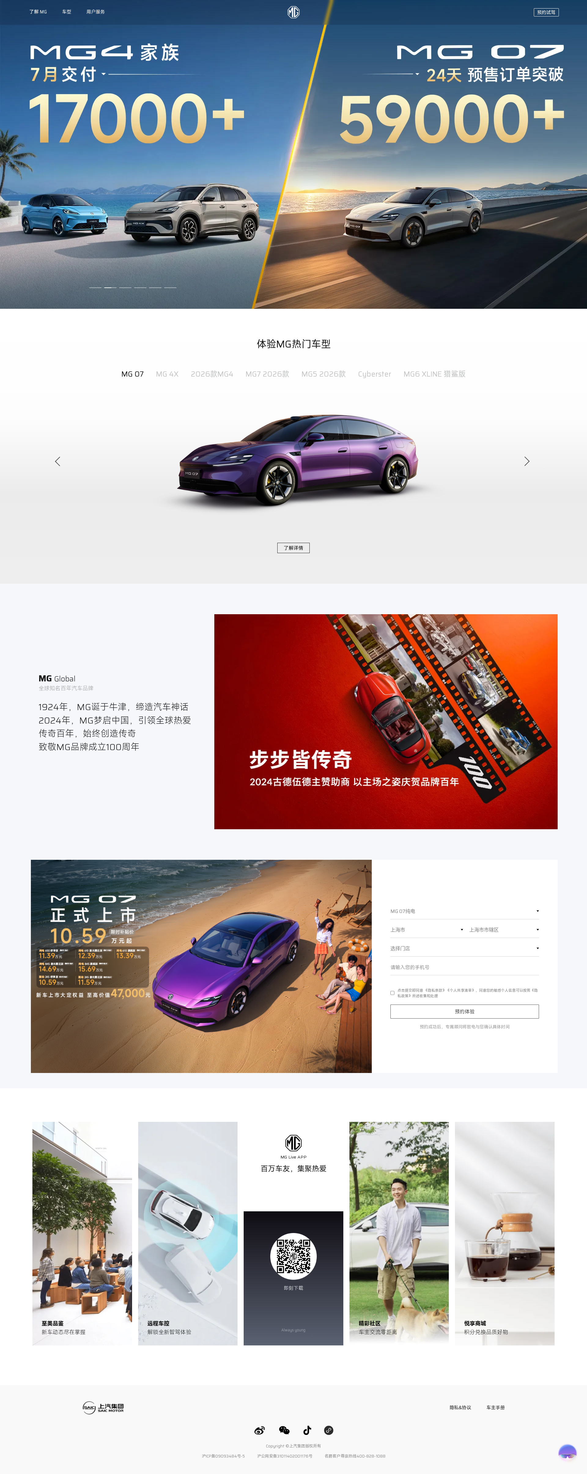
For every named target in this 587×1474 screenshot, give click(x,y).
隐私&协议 (460, 1407)
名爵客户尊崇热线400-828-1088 (355, 1456)
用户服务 (96, 12)
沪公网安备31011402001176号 (284, 1456)
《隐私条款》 (435, 990)
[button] (546, 12)
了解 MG (38, 12)
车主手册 (495, 1407)
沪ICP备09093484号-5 (223, 1456)
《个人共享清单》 (460, 990)
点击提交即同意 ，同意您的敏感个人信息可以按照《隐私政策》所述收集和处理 (467, 993)
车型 (66, 12)
